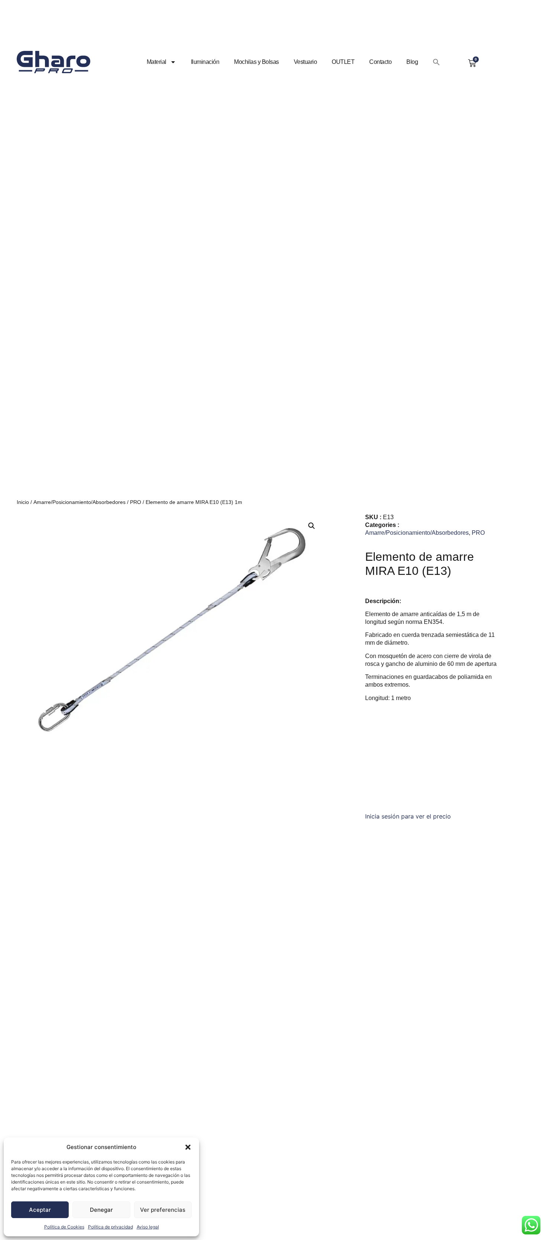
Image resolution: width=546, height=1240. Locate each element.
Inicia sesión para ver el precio (408, 816)
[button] (188, 1147)
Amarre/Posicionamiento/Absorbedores (79, 502)
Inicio (23, 502)
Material (156, 62)
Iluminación (205, 62)
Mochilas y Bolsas (256, 62)
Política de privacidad (110, 1227)
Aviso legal (148, 1227)
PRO (135, 502)
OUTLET (343, 62)
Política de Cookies (64, 1227)
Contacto (380, 62)
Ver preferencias (162, 1209)
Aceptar (40, 1209)
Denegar (101, 1209)
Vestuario (305, 62)
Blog (412, 62)
